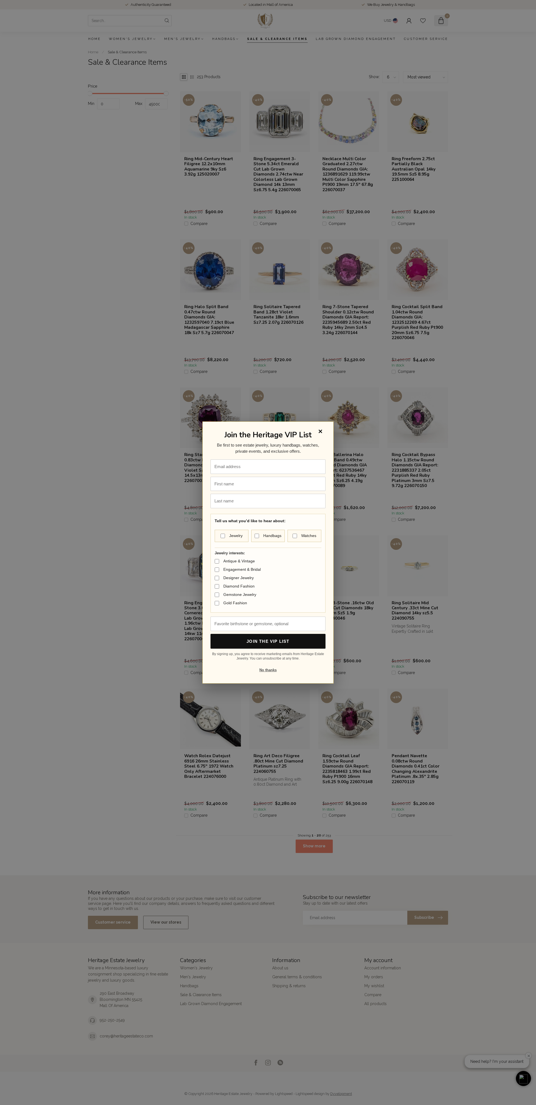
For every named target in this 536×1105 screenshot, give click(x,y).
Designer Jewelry (238, 578)
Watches (308, 535)
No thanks (268, 670)
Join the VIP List (268, 641)
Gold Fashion (235, 603)
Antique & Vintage (239, 561)
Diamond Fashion (239, 586)
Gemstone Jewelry (239, 594)
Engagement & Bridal (242, 569)
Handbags (272, 535)
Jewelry (236, 535)
